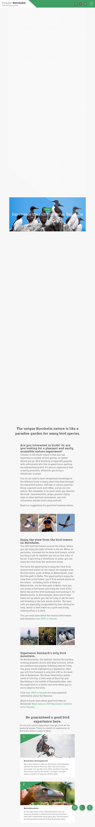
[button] (80, 4)
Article (47, 209)
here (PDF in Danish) (46, 619)
